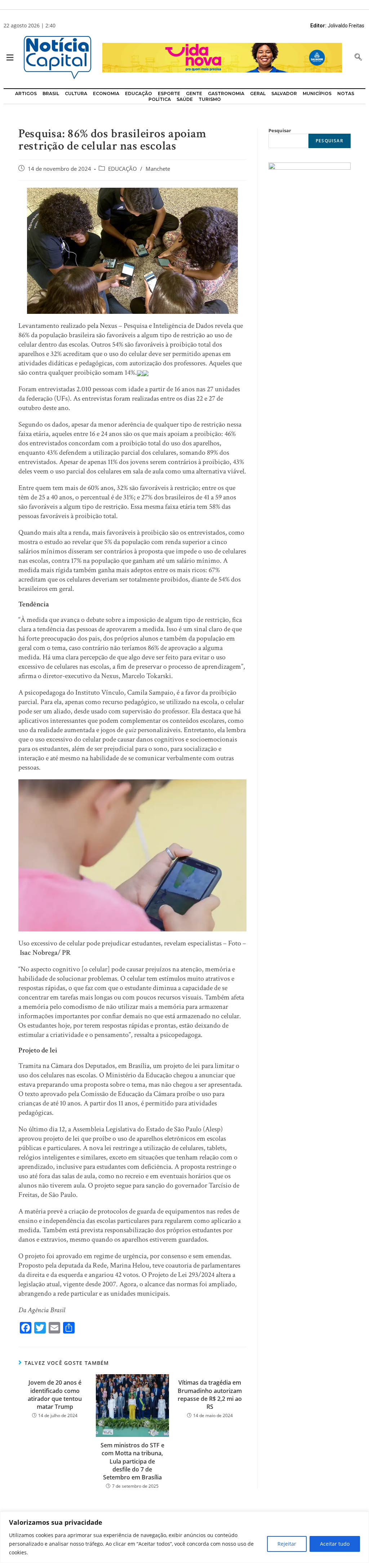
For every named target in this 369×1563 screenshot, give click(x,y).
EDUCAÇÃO (122, 168)
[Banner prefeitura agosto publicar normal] (222, 57)
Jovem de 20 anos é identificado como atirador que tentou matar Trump (55, 1395)
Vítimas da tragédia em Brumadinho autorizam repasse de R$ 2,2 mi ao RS (210, 1395)
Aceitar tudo (335, 1543)
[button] (8, 57)
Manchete (158, 168)
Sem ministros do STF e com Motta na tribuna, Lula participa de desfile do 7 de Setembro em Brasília (132, 1461)
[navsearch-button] (358, 57)
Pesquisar (279, 130)
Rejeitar (286, 1543)
